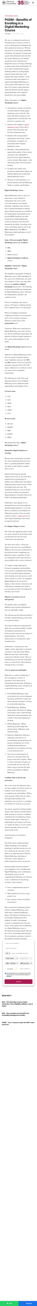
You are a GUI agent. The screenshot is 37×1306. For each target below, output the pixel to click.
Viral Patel (8, 33)
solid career (22, 516)
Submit (18, 982)
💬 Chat (9, 1303)
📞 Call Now (28, 1303)
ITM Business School (11, 16)
